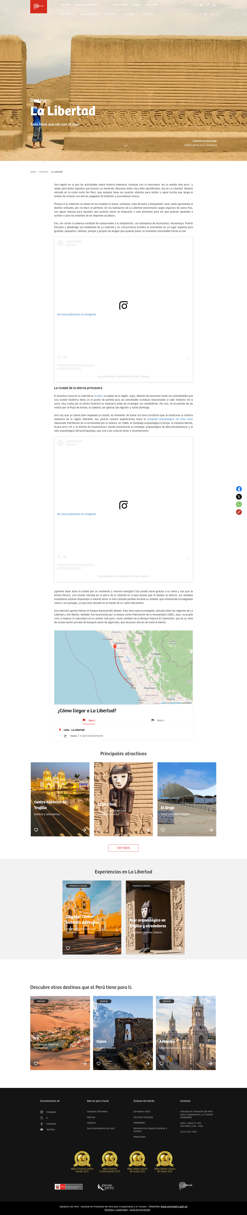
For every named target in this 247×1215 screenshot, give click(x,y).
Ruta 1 (92, 720)
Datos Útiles (152, 4)
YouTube (50, 1129)
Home (33, 172)
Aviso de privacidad (140, 1210)
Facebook (51, 1124)
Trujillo (98, 395)
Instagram (51, 1112)
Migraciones (140, 1137)
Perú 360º (65, 4)
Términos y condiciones (116, 1210)
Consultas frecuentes (97, 1111)
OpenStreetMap (175, 703)
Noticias (137, 4)
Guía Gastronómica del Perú (101, 1128)
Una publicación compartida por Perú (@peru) (123, 376)
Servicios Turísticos (143, 1117)
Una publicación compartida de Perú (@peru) (123, 576)
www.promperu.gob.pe (174, 1206)
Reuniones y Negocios (85, 4)
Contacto (91, 1123)
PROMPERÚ (139, 1123)
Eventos (148, 14)
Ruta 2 (160, 720)
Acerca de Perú (120, 4)
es (213, 14)
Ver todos (123, 848)
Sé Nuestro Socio (142, 1111)
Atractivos (111, 14)
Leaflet (163, 703)
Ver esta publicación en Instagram (76, 314)
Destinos (43, 172)
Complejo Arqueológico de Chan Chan (170, 419)
